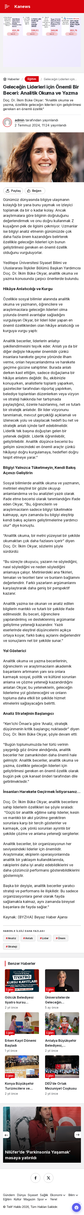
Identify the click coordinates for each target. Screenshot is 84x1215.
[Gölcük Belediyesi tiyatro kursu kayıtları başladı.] (22, 989)
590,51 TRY (35, 31)
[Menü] (7, 6)
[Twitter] (48, 1178)
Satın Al (13, 34)
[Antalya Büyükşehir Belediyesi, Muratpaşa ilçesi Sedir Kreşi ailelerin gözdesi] (62, 1032)
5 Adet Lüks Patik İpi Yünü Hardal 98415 (36, 22)
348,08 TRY (55, 31)
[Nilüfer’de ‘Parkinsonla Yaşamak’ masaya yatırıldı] (42, 1135)
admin (19, 120)
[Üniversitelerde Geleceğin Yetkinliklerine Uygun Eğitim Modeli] (62, 989)
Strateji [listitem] (11, 946)
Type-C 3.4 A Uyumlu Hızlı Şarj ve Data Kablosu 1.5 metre (56, 22)
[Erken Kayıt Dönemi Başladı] (22, 1032)
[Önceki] (6, 1135)
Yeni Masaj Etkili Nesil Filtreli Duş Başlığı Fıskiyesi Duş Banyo (16, 22)
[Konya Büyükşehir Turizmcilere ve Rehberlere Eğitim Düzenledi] (22, 1075)
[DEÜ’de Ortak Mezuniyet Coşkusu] (62, 1075)
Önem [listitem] (60, 938)
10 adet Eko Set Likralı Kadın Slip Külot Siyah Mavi (75, 22)
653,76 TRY (74, 31)
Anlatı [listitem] (28, 938)
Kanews (22, 6)
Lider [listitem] (44, 938)
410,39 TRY (16, 31)
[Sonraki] (77, 1135)
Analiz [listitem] (11, 938)
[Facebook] (35, 1178)
